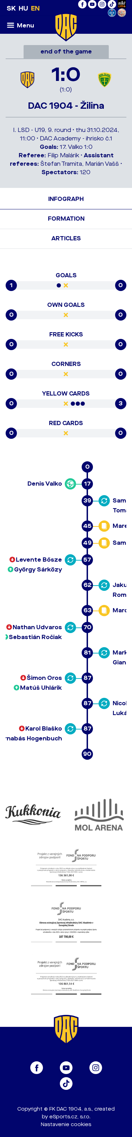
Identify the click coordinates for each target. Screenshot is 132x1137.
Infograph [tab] (66, 199)
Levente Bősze (39, 559)
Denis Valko (44, 483)
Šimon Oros (44, 678)
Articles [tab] (66, 238)
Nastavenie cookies (66, 1124)
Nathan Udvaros (37, 627)
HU (23, 8)
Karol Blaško (43, 728)
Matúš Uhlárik (41, 687)
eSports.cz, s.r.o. (69, 1116)
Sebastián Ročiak (35, 637)
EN (35, 8)
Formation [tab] (66, 218)
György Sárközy (38, 569)
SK (11, 8)
